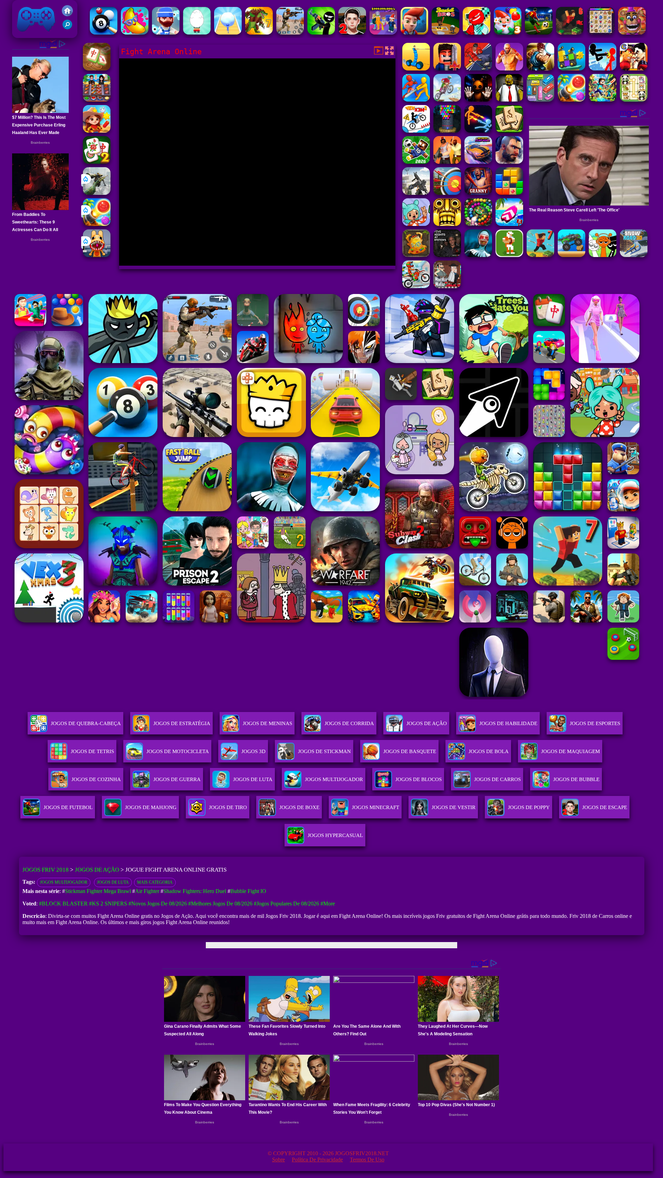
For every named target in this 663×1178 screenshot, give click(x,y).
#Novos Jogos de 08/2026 (157, 903)
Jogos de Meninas (267, 723)
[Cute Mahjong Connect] (633, 100)
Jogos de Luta (113, 882)
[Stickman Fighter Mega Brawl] (602, 69)
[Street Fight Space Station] (509, 69)
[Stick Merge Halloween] (321, 33)
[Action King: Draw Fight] (478, 69)
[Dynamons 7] (259, 33)
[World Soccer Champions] (538, 33)
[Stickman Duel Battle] (478, 131)
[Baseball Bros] (445, 33)
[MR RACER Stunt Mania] (478, 162)
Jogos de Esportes (595, 723)
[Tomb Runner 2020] (447, 224)
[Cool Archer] (447, 193)
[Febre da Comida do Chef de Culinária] (96, 100)
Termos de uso (367, 1159)
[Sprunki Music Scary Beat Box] (602, 255)
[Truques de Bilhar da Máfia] (103, 33)
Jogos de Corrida (349, 723)
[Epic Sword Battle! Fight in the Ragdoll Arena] (416, 100)
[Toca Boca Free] (416, 224)
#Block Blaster (63, 903)
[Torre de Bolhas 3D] (447, 131)
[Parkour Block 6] (570, 33)
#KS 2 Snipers (108, 903)
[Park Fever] (540, 100)
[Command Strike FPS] (416, 193)
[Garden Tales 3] (507, 33)
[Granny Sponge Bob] (509, 100)
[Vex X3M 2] (416, 131)
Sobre (278, 1159)
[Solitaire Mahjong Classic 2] (96, 162)
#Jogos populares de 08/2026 (286, 903)
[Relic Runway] (416, 255)
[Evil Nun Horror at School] (478, 255)
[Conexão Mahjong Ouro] (96, 69)
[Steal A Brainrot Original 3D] (383, 33)
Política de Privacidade (317, 1159)
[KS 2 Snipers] (96, 193)
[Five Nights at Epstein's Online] (447, 255)
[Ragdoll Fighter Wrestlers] (447, 69)
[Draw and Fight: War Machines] (416, 69)
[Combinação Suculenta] (134, 33)
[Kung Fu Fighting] (540, 69)
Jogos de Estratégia (181, 723)
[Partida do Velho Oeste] (96, 131)
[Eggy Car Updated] (197, 33)
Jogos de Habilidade (508, 723)
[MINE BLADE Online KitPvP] (602, 100)
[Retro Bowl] (509, 255)
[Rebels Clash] (447, 162)
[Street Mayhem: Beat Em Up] (509, 162)
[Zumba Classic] (478, 224)
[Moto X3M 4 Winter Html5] (416, 286)
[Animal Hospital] (96, 255)
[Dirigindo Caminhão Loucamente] (571, 255)
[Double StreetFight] (633, 69)
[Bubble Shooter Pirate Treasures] (96, 224)
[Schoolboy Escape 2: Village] (352, 33)
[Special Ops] (290, 33)
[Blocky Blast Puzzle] (509, 193)
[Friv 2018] (67, 14)
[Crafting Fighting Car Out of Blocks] (571, 69)
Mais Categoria (155, 882)
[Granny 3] (478, 193)
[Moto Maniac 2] (447, 100)
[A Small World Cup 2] (416, 162)
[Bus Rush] (414, 33)
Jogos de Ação (426, 723)
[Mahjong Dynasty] (509, 131)
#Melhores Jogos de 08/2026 (220, 903)
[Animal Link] (601, 33)
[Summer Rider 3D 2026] (509, 224)
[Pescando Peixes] (166, 33)
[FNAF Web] (632, 33)
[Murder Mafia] (447, 286)
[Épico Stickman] (476, 33)
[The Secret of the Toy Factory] (478, 100)
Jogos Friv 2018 (33, 34)
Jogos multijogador (63, 882)
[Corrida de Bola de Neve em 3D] (228, 33)
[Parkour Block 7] (540, 255)
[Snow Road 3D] (633, 255)
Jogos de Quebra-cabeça (86, 723)
